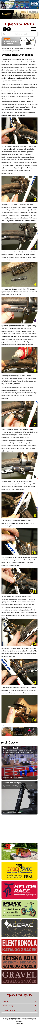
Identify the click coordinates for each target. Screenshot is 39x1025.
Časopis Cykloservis (9, 1010)
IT (22, 1021)
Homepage (5, 48)
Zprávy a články (17, 48)
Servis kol (29, 48)
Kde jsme (5, 1001)
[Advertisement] (14, 828)
